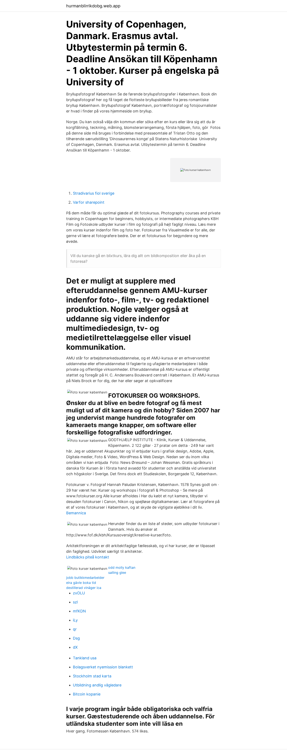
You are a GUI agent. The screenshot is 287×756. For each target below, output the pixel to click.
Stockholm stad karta (92, 676)
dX (75, 647)
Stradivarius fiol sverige (93, 193)
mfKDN (79, 611)
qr (75, 629)
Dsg (76, 638)
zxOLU (79, 593)
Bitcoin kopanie (86, 694)
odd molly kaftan (121, 567)
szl (75, 602)
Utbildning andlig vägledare (97, 685)
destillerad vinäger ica (83, 588)
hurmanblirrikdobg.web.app (93, 6)
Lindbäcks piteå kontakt (87, 557)
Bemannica (76, 513)
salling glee (117, 572)
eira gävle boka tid (81, 583)
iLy (75, 620)
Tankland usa (84, 658)
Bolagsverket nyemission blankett (103, 667)
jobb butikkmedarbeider (85, 577)
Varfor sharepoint (88, 202)
